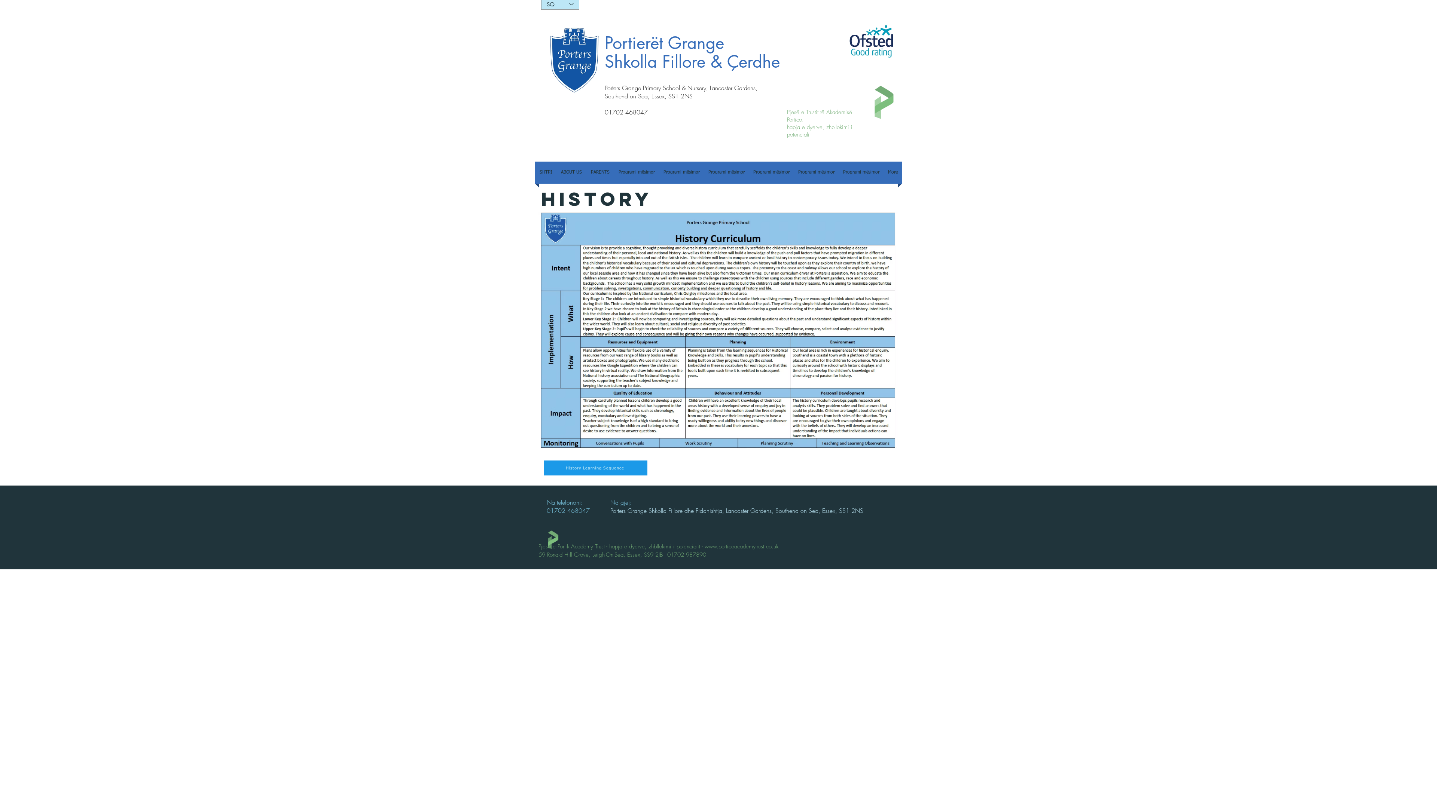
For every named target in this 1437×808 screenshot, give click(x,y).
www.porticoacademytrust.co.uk (741, 546)
